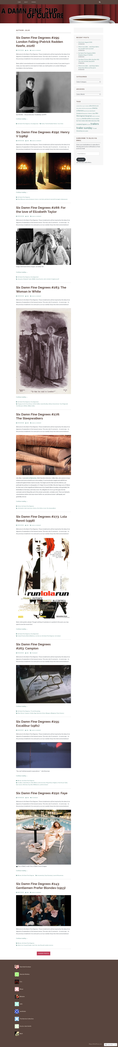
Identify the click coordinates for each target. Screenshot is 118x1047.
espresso (85, 113)
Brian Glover (21, 713)
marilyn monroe (49, 945)
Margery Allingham (51, 713)
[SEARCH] (100, 2)
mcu (81, 118)
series (97, 118)
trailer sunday (84, 127)
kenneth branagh (55, 199)
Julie (27, 50)
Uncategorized (34, 123)
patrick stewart (44, 784)
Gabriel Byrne (26, 782)
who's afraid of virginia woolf (51, 279)
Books (43, 123)
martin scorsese (96, 116)
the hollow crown (41, 508)
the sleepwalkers (51, 508)
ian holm (41, 199)
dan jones (29, 508)
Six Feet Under (80, 121)
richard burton (39, 279)
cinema (94, 108)
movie (84, 118)
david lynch (92, 111)
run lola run (38, 636)
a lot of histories (31, 478)
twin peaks (85, 131)
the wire (88, 124)
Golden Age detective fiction (37, 713)
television (94, 120)
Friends (33, 2)
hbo (78, 116)
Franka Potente (22, 636)
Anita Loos (20, 945)
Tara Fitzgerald (64, 404)
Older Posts (43, 953)
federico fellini (91, 113)
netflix (88, 118)
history (35, 508)
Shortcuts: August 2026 (85, 42)
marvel (77, 118)
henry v (37, 199)
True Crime (60, 123)
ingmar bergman (86, 116)
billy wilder (78, 108)
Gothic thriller (36, 404)
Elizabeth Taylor (27, 279)
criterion (79, 111)
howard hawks (28, 945)
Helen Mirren (34, 782)
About (26, 2)
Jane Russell (41, 945)
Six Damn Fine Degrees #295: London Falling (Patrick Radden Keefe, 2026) (39, 42)
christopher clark (22, 508)
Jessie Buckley (44, 404)
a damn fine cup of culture (82, 106)
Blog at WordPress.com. (95, 1044)
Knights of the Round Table (60, 782)
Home (19, 2)
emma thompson (30, 199)
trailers (95, 123)
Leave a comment (36, 50)
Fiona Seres (29, 404)
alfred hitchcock (94, 106)
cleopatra (20, 279)
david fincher (86, 111)
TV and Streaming (35, 711)
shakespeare (64, 199)
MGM (33, 279)
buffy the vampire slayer (86, 108)
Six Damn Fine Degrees (24, 123)
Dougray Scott (21, 404)
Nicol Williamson (35, 784)
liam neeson (19, 784)
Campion (27, 713)
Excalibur (20, 782)
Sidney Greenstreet (54, 404)
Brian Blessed (21, 199)
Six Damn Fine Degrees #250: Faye (41, 793)
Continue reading (22, 119)
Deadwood (79, 113)
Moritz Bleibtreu (30, 636)
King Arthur (49, 782)
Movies (19, 780)
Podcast (93, 118)
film (96, 113)
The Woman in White (21, 406)
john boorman (42, 782)
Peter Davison (60, 713)
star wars (88, 121)
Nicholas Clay (26, 784)
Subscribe (81, 159)
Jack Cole (34, 945)
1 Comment (34, 653)
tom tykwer (58, 636)
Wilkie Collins (31, 406)
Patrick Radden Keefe (51, 123)
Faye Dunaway (48, 875)
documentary (40, 875)
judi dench (47, 199)
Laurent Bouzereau (58, 875)
